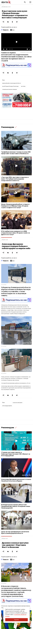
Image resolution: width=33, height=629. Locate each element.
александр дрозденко (7, 405)
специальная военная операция (9, 89)
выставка (23, 86)
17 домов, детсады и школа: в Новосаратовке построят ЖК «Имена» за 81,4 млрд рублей (15, 454)
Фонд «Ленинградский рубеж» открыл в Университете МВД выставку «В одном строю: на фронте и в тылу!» (15, 206)
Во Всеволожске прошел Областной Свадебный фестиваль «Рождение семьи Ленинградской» (15, 506)
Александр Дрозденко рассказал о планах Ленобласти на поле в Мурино (16, 480)
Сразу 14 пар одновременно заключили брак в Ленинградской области (15, 532)
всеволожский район (17, 402)
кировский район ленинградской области (11, 83)
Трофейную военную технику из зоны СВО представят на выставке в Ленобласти (16, 152)
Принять (16, 619)
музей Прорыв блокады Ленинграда (10, 86)
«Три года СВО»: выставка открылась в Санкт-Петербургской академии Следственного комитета (15, 179)
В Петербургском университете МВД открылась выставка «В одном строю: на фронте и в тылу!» (15, 232)
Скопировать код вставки (26, 52)
